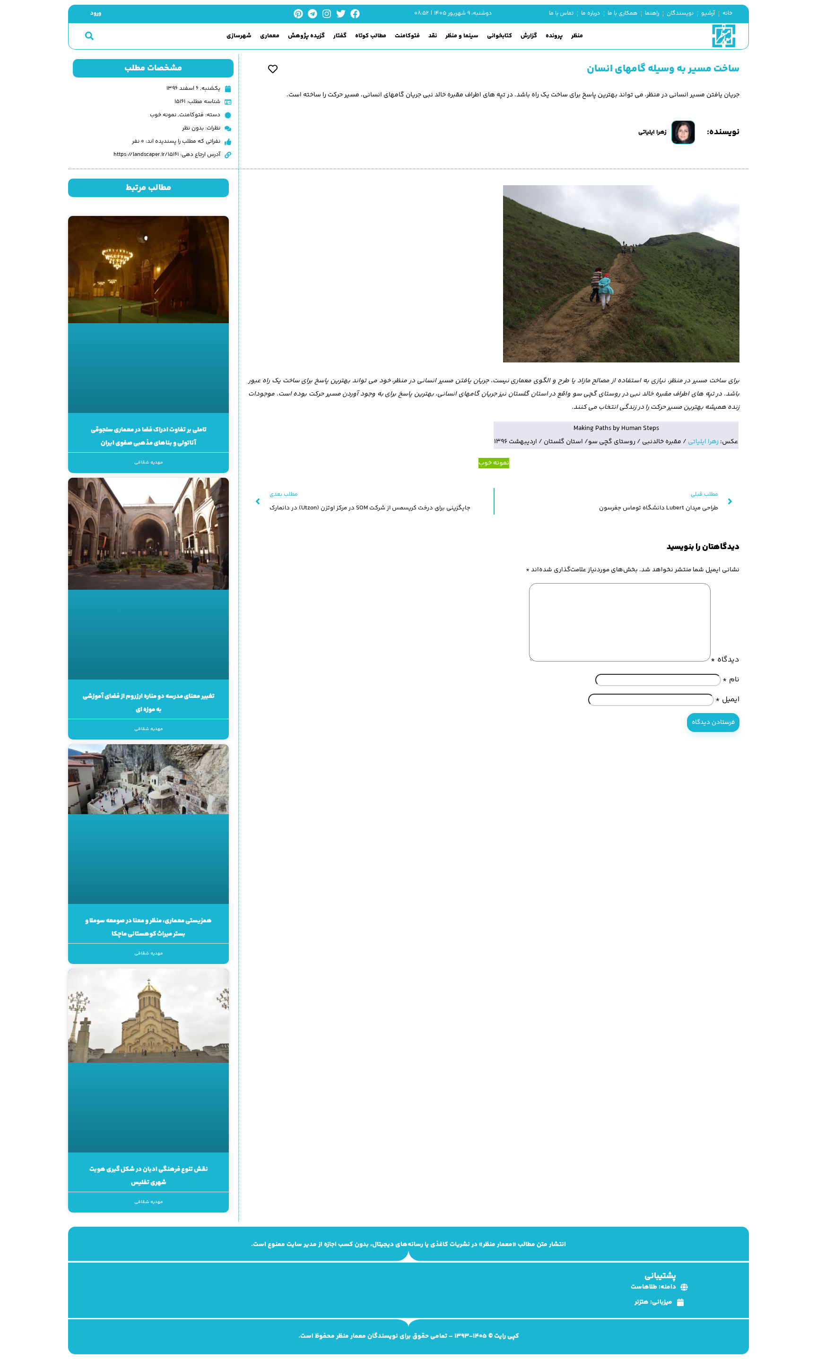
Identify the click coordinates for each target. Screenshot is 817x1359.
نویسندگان (680, 13)
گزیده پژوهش (306, 36)
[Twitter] (341, 13)
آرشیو (708, 13)
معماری (269, 36)
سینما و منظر (461, 36)
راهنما (652, 13)
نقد (432, 36)
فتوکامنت (407, 36)
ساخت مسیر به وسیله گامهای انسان (663, 69)
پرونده (554, 36)
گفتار (340, 36)
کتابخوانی (499, 36)
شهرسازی (239, 36)
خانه (727, 13)
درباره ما (590, 13)
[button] (89, 36)
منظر (577, 36)
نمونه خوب (163, 115)
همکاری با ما (622, 13)
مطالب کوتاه (370, 36)
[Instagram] (326, 13)
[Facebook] (355, 13)
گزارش (529, 36)
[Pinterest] (298, 13)
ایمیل (727, 699)
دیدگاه (725, 660)
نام (730, 680)
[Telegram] (312, 13)
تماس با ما (561, 13)
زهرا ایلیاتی (703, 442)
